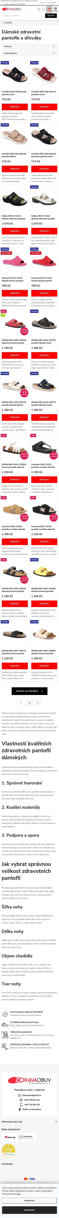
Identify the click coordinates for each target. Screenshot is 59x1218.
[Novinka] (15, 74)
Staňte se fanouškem (32, 1109)
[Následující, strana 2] (29, 702)
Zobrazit (15, 107)
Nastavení (29, 1200)
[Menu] (55, 9)
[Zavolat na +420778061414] (39, 9)
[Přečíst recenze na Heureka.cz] (8, 1150)
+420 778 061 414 (32, 1100)
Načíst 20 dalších (27, 691)
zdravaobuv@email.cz (31, 1095)
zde (18, 1193)
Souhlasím (29, 1210)
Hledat (51, 15)
